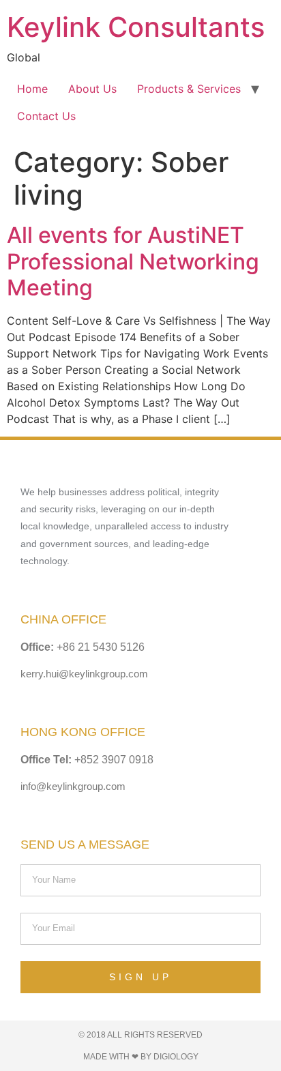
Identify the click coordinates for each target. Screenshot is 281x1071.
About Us (92, 89)
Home (32, 89)
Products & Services (189, 89)
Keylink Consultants (136, 27)
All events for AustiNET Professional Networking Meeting (133, 261)
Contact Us (46, 116)
